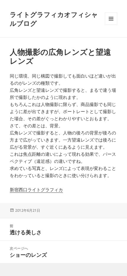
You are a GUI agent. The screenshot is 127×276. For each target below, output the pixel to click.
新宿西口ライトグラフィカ (36, 189)
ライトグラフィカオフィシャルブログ (54, 19)
